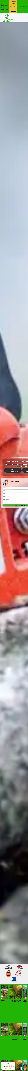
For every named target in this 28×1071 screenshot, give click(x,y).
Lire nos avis (8, 1068)
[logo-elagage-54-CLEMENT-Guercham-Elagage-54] (7, 17)
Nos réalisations (13, 470)
